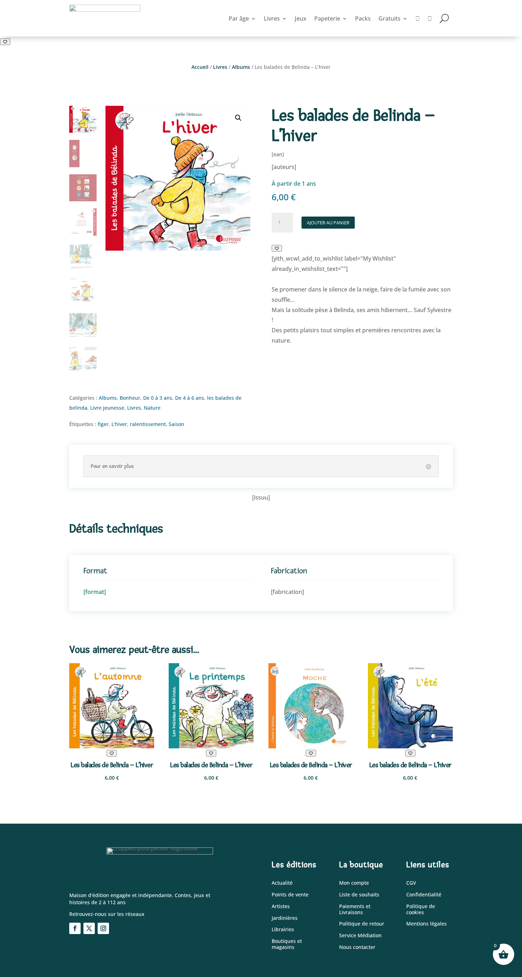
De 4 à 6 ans (189, 397)
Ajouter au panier (328, 222)
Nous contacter (357, 947)
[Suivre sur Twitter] (89, 928)
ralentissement (148, 424)
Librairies (283, 930)
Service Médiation (360, 936)
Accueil (199, 67)
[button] (238, 117)
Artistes (281, 907)
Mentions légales (426, 924)
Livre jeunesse (107, 407)
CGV (411, 883)
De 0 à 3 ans (157, 397)
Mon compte (354, 883)
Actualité (282, 883)
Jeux (300, 18)
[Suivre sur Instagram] (103, 928)
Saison (176, 424)
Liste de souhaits (359, 895)
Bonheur (130, 397)
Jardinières (285, 918)
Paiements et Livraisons (354, 910)
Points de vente (290, 895)
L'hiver (119, 424)
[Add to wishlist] (5, 41)
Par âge (239, 18)
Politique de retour (361, 924)
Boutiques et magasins (287, 944)
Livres (272, 18)
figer (103, 424)
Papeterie (327, 18)
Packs (363, 18)
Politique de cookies (420, 910)
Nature (152, 407)
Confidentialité (423, 895)
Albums (241, 67)
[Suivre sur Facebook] (75, 928)
